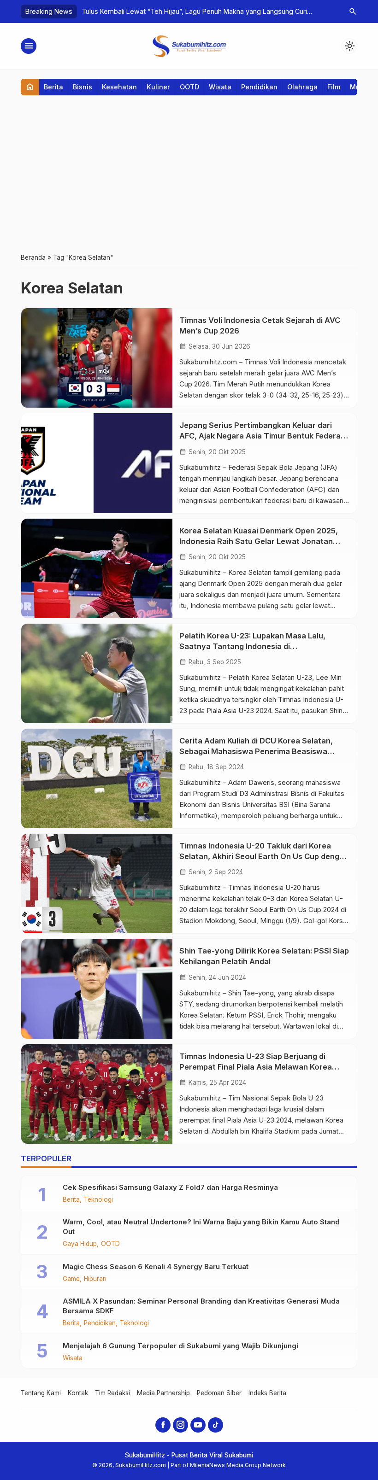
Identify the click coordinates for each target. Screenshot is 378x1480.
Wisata (220, 87)
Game (71, 1279)
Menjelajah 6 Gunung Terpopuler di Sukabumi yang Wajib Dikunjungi (180, 1345)
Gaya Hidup (80, 1244)
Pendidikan (259, 87)
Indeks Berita (267, 1393)
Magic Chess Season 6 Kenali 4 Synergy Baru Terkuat (155, 1266)
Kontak (78, 1393)
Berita (53, 87)
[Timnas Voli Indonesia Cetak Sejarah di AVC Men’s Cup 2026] (96, 358)
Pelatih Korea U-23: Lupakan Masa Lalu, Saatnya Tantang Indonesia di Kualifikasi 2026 (252, 646)
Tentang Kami (41, 1393)
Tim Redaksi (112, 1393)
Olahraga (302, 87)
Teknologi (98, 1200)
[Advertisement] (189, 173)
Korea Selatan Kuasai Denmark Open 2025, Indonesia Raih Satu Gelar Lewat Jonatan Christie (258, 541)
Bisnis (82, 87)
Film (333, 87)
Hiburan (95, 1279)
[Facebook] (163, 1425)
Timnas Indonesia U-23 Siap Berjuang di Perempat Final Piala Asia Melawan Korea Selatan (255, 1067)
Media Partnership (163, 1393)
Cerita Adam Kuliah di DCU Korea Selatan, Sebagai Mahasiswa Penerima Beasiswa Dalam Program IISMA (256, 751)
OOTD (189, 87)
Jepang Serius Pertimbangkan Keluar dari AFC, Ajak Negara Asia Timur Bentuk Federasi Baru (263, 436)
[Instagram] (180, 1425)
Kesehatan (119, 87)
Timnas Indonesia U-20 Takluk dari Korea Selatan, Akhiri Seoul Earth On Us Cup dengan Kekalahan (263, 856)
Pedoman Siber (219, 1393)
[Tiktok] (215, 1425)
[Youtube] (198, 1425)
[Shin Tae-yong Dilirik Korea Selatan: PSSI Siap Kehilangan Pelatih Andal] (96, 988)
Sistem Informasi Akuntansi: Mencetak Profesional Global (170, 11)
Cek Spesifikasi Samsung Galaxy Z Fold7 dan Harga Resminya (170, 1187)
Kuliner (158, 87)
